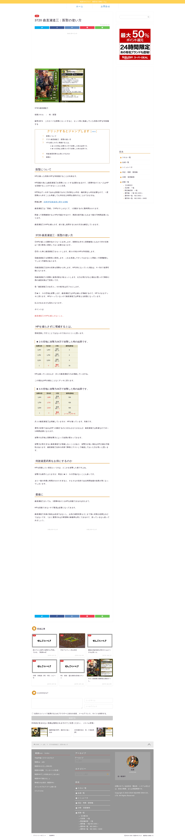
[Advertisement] (72, 50)
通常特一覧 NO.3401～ (134, 195)
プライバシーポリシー (39, 835)
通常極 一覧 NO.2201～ (134, 193)
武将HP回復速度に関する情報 (56, 202)
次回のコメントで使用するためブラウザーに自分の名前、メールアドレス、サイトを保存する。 (71, 713)
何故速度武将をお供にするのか (58, 154)
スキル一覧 (126, 157)
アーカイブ (79, 758)
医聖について (51, 136)
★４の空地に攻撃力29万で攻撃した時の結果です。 (70, 148)
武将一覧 (125, 182)
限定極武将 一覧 (131, 190)
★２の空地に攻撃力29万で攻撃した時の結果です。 (70, 146)
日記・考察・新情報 (130, 172)
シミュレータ (127, 167)
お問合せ (105, 6)
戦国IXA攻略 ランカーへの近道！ (47, 770)
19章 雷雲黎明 (128, 177)
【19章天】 (129, 185)
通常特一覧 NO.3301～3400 (136, 198)
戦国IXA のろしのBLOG (43, 766)
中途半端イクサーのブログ (44, 758)
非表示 (94, 131)
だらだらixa (39, 791)
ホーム (79, 6)
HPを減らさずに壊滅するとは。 (58, 143)
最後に (48, 157)
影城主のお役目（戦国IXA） (45, 782)
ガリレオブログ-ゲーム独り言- (46, 787)
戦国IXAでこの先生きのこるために (47, 774)
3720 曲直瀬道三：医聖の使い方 (58, 139)
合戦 (37, 16)
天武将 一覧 (129, 188)
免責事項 (51, 835)
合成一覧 (125, 162)
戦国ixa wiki (40, 762)
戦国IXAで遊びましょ (42, 778)
